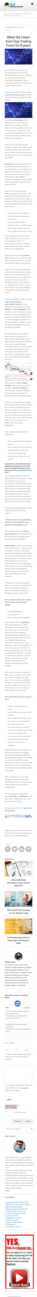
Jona (7, 1022)
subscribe (25, 1102)
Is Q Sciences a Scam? (13, 1241)
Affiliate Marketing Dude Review (16, 1224)
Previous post (17, 1135)
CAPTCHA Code (19, 1127)
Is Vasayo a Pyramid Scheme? (15, 1228)
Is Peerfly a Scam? (11, 1235)
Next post (28, 1135)
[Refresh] (19, 1120)
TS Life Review (10, 1239)
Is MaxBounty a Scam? (13, 1232)
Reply (27, 1022)
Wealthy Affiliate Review (14, 1237)
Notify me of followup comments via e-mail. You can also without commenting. (18, 1102)
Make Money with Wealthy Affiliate (17, 1219)
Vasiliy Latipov (21, 42)
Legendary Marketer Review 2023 (17, 1217)
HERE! (7, 1205)
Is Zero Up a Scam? (12, 1230)
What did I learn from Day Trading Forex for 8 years (18, 56)
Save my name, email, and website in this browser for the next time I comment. (18, 1071)
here (16, 995)
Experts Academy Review (14, 1221)
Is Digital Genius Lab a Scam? (15, 1226)
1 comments (8, 45)
